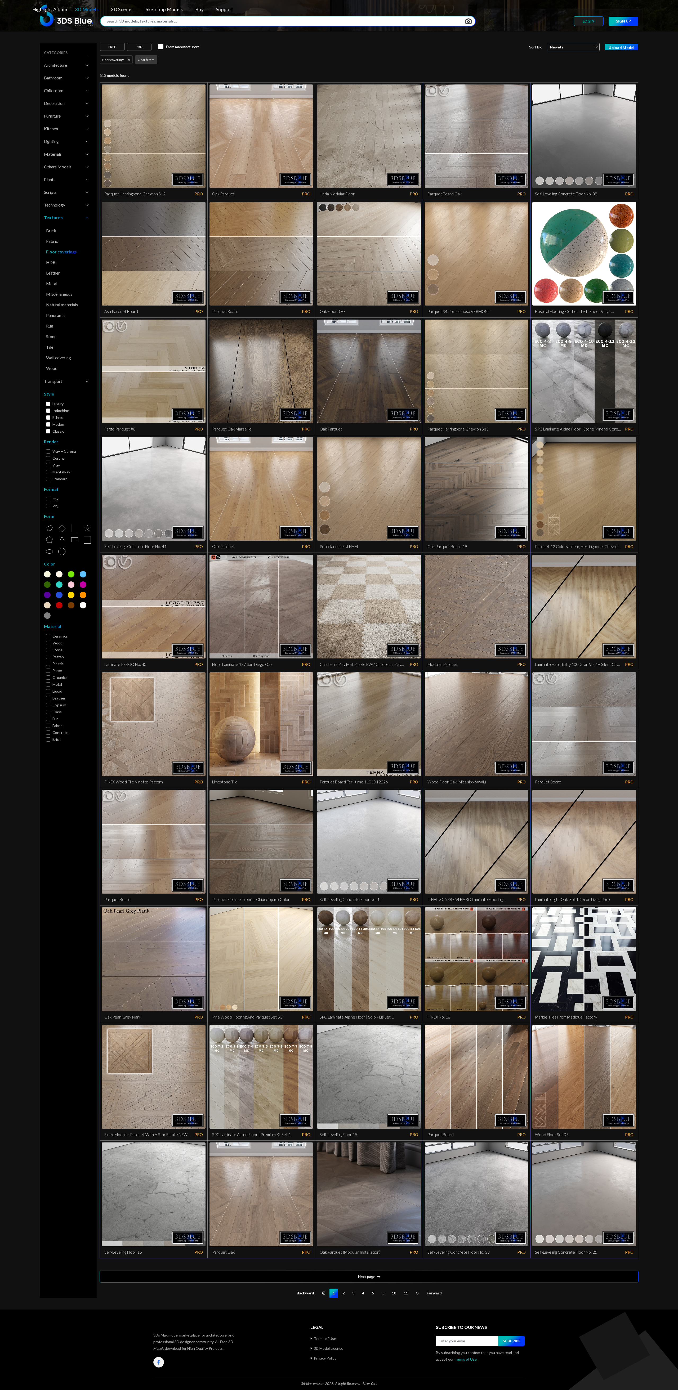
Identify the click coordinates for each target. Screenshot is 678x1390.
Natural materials (62, 304)
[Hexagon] (49, 540)
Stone (51, 336)
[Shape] (49, 528)
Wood (51, 368)
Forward (434, 1293)
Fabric (52, 241)
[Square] (87, 540)
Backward (305, 1293)
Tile (49, 346)
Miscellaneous (59, 294)
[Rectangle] (74, 540)
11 (406, 1293)
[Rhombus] (62, 528)
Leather (53, 272)
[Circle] (62, 551)
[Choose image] (468, 21)
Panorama (55, 315)
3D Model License (328, 1348)
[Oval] (49, 551)
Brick (51, 230)
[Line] (74, 528)
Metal (51, 283)
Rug (49, 325)
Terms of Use (325, 1338)
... (383, 1293)
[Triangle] (62, 540)
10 (394, 1293)
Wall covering (58, 357)
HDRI (51, 262)
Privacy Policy (325, 1358)
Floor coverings (61, 251)
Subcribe (511, 1341)
